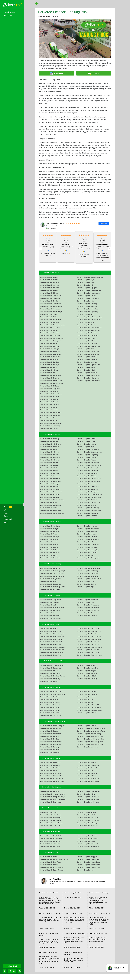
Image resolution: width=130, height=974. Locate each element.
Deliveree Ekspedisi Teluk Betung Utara (90, 744)
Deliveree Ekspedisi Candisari (50, 589)
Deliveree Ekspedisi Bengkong (50, 678)
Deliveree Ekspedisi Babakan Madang (89, 317)
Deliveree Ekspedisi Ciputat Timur (88, 357)
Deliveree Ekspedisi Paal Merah (87, 817)
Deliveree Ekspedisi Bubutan (86, 542)
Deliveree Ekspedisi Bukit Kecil (50, 697)
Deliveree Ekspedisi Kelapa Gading (51, 306)
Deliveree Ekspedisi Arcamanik (50, 489)
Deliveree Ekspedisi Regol (85, 447)
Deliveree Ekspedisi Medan (49, 628)
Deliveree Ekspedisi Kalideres (50, 362)
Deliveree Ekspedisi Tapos (85, 322)
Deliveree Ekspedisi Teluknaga (87, 362)
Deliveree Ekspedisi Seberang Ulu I (88, 705)
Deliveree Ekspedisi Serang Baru (88, 486)
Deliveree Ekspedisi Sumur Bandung (52, 513)
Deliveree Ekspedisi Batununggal (50, 505)
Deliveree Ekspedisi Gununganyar (88, 558)
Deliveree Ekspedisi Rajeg (48, 420)
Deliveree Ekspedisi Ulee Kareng (88, 846)
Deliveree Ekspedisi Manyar (49, 544)
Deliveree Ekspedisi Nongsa (86, 671)
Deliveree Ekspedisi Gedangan (87, 526)
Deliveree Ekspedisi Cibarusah (50, 478)
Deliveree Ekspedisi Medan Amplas (51, 652)
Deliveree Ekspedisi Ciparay (49, 465)
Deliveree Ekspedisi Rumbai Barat (88, 765)
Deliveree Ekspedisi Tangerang (50, 298)
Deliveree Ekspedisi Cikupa (49, 343)
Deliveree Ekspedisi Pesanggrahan (88, 293)
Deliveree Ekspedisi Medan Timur (88, 652)
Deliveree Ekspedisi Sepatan (49, 404)
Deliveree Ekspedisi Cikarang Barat (88, 330)
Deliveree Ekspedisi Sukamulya (87, 335)
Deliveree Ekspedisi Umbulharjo (87, 613)
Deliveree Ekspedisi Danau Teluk (50, 820)
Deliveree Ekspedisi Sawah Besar (51, 394)
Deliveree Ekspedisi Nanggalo (87, 857)
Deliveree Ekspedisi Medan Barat (51, 642)
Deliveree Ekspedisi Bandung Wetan (89, 478)
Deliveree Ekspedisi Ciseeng (49, 452)
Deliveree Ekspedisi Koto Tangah (50, 862)
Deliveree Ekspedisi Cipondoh (50, 333)
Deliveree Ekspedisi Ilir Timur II (50, 710)
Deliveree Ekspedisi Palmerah (50, 357)
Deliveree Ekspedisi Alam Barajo (50, 815)
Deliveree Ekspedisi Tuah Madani (88, 781)
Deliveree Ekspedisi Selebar (86, 794)
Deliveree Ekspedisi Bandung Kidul (88, 502)
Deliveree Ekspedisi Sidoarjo (49, 537)
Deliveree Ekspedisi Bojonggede (50, 481)
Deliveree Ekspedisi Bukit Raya (50, 768)
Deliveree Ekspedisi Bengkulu (49, 791)
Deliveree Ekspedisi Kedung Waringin (89, 452)
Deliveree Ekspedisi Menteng (49, 391)
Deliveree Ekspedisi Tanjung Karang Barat (91, 728)
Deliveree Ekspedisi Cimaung (86, 457)
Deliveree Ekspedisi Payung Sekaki (51, 778)
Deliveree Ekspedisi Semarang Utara (52, 573)
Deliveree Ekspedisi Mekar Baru (87, 373)
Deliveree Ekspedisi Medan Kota (50, 631)
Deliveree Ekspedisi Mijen (85, 581)
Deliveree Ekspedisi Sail (85, 770)
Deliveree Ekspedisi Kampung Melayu (52, 797)
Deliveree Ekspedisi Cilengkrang (50, 510)
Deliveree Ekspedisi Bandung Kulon (88, 481)
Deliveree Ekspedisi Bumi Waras (50, 728)
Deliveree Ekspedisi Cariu (85, 349)
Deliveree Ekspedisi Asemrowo (87, 547)
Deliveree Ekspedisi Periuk (49, 418)
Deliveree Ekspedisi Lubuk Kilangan (51, 870)
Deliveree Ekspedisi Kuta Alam (50, 846)
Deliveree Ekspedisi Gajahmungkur (88, 568)
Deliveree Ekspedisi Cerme (49, 555)
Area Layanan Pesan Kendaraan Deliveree (68, 177)
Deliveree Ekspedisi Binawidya (50, 765)
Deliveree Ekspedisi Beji (85, 285)
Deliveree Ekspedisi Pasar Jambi (88, 820)
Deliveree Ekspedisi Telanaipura (87, 825)
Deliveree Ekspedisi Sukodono (50, 558)
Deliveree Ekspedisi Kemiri (49, 280)
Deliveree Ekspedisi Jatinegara (50, 349)
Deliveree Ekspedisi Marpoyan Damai (52, 776)
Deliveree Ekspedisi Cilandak (49, 322)
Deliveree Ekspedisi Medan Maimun (89, 639)
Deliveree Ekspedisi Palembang (50, 691)
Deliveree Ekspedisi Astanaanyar (88, 449)
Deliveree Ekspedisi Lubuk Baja (87, 668)
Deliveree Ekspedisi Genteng (49, 539)
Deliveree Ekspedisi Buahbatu (87, 484)
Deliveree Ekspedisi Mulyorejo (50, 550)
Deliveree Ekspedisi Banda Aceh (50, 836)
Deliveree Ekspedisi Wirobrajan (50, 618)
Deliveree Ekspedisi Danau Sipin (50, 817)
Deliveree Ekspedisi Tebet (48, 314)
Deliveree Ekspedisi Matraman (50, 317)
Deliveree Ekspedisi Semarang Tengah (52, 571)
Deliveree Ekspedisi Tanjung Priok (51, 296)
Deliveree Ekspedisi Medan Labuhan (89, 634)
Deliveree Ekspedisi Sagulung (87, 673)
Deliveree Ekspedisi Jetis (48, 605)
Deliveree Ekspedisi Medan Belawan (52, 650)
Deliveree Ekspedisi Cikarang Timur (89, 468)
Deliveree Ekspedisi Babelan (49, 494)
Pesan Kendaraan (10, 12)
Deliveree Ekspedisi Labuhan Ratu (51, 742)
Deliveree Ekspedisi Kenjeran (49, 531)
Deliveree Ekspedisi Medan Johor (88, 628)
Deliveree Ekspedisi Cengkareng (50, 309)
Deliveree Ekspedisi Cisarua (49, 441)
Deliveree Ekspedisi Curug (48, 367)
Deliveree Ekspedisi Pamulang (50, 282)
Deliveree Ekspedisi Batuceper (87, 359)
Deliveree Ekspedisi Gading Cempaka (52, 794)
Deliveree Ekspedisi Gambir (49, 359)
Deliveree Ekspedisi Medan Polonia (88, 642)
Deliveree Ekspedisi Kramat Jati (50, 354)
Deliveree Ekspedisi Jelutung (86, 812)
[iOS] (14, 971)
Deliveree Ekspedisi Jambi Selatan (51, 823)
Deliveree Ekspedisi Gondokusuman (52, 607)
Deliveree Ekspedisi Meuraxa (86, 841)
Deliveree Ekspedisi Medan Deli (50, 644)
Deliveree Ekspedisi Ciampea (49, 486)
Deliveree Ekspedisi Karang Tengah (51, 383)
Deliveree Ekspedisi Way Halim (87, 747)
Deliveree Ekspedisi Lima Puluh (50, 773)
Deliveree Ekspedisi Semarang (50, 568)
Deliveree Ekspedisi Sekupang (87, 678)
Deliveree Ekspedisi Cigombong (87, 311)
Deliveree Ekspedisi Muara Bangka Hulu (53, 799)
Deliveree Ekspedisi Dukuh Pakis (88, 529)
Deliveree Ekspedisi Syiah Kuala (87, 844)
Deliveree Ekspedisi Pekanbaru (50, 762)
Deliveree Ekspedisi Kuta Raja (87, 836)
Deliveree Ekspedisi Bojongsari (87, 288)
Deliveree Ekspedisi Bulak (85, 555)
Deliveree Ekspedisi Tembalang (87, 571)
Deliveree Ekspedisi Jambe (49, 410)
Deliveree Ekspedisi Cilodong (49, 468)
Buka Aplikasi (12, 966)
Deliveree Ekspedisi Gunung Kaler (88, 354)
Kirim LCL (8, 15)
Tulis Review (103, 223)
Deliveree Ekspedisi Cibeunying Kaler (89, 494)
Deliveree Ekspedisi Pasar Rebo (50, 319)
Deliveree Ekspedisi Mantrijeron (87, 600)
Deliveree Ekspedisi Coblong (86, 476)
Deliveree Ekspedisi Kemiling (49, 739)
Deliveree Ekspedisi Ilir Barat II (50, 705)
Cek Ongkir (58, 73)
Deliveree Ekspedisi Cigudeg (86, 444)
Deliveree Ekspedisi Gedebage (50, 476)
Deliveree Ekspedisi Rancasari (87, 500)
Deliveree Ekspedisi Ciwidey (49, 455)
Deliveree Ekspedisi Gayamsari (50, 579)
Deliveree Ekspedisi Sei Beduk (87, 676)
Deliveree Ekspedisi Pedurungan (50, 584)
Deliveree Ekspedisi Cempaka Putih (51, 338)
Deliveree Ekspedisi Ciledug (49, 290)
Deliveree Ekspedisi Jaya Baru (50, 844)
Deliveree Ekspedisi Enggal (49, 731)
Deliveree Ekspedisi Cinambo (86, 505)
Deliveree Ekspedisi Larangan (49, 396)
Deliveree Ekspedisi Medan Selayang (89, 655)
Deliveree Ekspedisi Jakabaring (50, 715)
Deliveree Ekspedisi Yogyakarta (50, 600)
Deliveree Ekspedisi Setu (85, 301)
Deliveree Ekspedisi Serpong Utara (88, 346)
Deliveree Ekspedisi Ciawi (48, 449)
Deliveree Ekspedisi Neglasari (50, 415)
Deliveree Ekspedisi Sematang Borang (89, 710)
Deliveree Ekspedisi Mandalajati (87, 513)
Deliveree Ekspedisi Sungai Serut (88, 799)
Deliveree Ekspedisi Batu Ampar (50, 673)
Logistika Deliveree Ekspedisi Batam (52, 665)
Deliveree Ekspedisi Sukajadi (49, 497)
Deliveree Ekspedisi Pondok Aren (51, 381)
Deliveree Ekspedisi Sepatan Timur (88, 365)
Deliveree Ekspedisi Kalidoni (86, 691)
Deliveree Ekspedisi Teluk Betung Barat (90, 736)
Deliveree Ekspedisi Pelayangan (87, 823)
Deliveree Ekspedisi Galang (86, 665)
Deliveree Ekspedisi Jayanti (86, 280)
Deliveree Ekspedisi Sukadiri (86, 370)
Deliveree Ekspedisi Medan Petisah (88, 650)
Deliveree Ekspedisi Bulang (49, 681)
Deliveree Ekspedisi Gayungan (87, 552)
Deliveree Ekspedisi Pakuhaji (86, 341)
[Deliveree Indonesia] (12, 4)
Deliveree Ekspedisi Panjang (49, 747)
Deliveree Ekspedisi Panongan (87, 343)
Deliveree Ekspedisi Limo (48, 502)
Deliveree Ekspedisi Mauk (85, 282)
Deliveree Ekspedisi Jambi (48, 812)
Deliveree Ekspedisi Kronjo (86, 338)
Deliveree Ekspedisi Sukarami (87, 713)
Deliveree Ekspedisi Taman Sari (50, 304)
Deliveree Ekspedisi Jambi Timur (50, 825)
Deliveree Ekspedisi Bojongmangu (88, 375)
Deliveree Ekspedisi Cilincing (86, 296)
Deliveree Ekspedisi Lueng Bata (87, 838)
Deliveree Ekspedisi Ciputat (49, 370)
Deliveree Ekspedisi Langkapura (50, 744)
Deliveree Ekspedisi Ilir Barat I (50, 702)
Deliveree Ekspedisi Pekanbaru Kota (52, 781)
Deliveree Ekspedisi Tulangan (86, 534)
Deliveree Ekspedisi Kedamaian (50, 734)
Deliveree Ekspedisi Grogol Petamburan (90, 277)
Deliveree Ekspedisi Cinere (49, 462)
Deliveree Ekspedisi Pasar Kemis (88, 298)
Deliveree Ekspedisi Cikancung (87, 489)
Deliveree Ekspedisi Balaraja (49, 365)
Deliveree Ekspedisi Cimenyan (87, 516)
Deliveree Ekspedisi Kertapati (86, 697)
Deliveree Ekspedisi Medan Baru (88, 644)
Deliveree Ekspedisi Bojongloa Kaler (89, 497)
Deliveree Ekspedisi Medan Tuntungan (52, 647)
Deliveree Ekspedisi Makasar (49, 386)
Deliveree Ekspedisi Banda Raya (50, 841)
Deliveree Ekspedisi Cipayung (50, 351)
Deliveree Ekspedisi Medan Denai (51, 639)
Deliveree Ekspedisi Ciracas (49, 399)
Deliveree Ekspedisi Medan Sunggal (51, 634)
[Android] (10, 971)
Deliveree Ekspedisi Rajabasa (50, 749)
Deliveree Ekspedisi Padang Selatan (89, 862)
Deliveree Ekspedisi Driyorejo (49, 547)
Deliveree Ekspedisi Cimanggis (50, 473)
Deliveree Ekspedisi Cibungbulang (88, 492)
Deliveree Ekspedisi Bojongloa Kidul (89, 510)
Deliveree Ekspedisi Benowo (49, 552)
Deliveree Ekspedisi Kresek (49, 402)
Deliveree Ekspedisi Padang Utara (88, 867)
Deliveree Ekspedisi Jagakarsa (50, 388)
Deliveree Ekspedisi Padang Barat (88, 859)
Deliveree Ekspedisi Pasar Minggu (51, 311)
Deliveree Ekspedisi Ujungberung (88, 508)
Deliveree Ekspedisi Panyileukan (88, 462)
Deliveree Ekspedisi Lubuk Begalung (52, 867)
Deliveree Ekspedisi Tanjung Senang (89, 734)
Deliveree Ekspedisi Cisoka (49, 407)
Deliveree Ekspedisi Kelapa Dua (50, 412)
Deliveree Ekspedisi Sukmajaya (87, 473)
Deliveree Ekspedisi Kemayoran (50, 341)
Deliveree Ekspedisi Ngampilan (50, 615)
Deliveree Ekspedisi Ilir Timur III (50, 713)
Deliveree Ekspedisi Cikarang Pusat (89, 465)
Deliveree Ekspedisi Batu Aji (49, 671)
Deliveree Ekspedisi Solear (86, 367)
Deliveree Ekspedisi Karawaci (49, 346)
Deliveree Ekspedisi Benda (48, 301)
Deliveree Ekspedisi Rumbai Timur (88, 768)
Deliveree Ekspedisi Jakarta (49, 277)
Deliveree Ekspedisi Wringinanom (88, 539)
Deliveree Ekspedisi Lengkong (50, 457)
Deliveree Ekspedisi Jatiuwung (50, 426)
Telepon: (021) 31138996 (47, 908)
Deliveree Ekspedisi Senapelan (87, 773)
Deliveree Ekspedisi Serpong (49, 285)
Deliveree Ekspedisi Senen (48, 428)
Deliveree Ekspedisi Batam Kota (50, 668)
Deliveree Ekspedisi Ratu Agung (50, 802)
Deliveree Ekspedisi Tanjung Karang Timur (91, 731)
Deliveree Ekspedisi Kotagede (87, 615)
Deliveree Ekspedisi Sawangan (50, 335)
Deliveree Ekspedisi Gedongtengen (51, 613)
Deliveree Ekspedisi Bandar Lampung (52, 726)
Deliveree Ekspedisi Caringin (49, 484)
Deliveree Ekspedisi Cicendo (86, 441)
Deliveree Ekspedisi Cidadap (86, 460)
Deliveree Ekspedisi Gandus (49, 699)
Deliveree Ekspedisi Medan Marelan (89, 631)
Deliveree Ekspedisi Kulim (48, 770)
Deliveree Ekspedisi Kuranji (49, 865)
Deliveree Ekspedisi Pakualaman (88, 607)
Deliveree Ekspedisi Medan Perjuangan (90, 647)
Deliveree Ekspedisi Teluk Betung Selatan (90, 739)
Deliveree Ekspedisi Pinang (49, 293)
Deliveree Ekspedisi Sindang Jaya (88, 351)
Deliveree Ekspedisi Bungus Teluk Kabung (54, 859)
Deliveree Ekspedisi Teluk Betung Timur (90, 742)
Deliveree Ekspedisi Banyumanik (88, 573)
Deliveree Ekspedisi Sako (85, 702)
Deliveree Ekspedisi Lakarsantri (87, 531)
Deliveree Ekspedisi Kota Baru (87, 815)
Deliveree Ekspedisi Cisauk (49, 330)
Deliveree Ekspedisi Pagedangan (50, 423)
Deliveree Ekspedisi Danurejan (50, 610)
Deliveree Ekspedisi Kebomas (87, 537)
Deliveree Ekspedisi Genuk (49, 581)
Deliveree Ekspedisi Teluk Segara (88, 802)
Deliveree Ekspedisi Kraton (86, 602)
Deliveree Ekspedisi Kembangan (87, 304)
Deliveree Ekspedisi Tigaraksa (50, 327)
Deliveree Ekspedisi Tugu (85, 587)
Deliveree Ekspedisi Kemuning (87, 694)
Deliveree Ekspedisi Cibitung (49, 460)
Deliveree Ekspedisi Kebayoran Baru (89, 290)
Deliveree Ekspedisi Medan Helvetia (52, 636)
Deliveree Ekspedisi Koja (48, 373)
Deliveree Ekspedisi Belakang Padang (52, 676)
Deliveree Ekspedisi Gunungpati (87, 576)
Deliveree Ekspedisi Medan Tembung (89, 636)
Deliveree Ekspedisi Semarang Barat (89, 579)
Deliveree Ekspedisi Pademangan (51, 375)
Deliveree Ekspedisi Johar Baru (87, 309)
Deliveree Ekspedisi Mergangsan (88, 610)
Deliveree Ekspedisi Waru (48, 534)
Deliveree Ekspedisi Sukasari (86, 439)
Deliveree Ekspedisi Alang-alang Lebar (52, 694)
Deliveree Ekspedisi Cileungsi (49, 447)
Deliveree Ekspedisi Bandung (49, 439)
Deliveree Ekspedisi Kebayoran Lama (52, 325)
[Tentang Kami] (4, 971)
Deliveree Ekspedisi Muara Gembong (52, 500)
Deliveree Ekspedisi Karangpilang (88, 550)
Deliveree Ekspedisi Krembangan (88, 544)
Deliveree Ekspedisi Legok (86, 314)
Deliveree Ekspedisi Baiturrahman (51, 838)
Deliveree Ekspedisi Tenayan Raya (88, 778)
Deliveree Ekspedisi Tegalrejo (49, 602)
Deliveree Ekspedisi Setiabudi (87, 306)
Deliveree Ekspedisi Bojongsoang (51, 492)
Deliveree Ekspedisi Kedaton (49, 736)
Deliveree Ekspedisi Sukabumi (50, 752)
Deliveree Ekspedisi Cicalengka (50, 444)
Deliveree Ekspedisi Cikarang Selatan (89, 327)
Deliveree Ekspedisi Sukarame (87, 726)
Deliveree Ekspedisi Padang (49, 857)
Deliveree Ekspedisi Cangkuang (87, 455)
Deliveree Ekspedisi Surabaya (50, 526)
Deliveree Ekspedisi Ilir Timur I (50, 707)
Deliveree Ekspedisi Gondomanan (88, 605)
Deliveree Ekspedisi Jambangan (50, 542)
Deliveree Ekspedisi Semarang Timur (52, 576)
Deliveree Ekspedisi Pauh (85, 870)
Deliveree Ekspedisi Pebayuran (87, 470)
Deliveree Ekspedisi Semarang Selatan (52, 587)
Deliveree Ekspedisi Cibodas (49, 288)
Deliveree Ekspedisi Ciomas (49, 470)
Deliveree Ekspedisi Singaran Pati (88, 797)
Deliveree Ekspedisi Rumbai (86, 762)
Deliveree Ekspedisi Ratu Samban (88, 791)
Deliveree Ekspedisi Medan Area (50, 655)
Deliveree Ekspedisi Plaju (85, 699)
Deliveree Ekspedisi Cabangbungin (88, 378)
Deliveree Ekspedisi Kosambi (49, 378)
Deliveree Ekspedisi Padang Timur (88, 865)
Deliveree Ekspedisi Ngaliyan (86, 584)
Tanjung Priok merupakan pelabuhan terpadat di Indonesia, (78, 60)
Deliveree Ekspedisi (88, 381)
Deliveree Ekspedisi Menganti (49, 529)
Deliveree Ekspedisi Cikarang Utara (89, 333)
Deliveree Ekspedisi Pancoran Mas (88, 319)
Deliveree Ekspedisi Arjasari (49, 508)
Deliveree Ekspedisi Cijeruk (86, 325)
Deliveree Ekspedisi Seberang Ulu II (89, 707)
